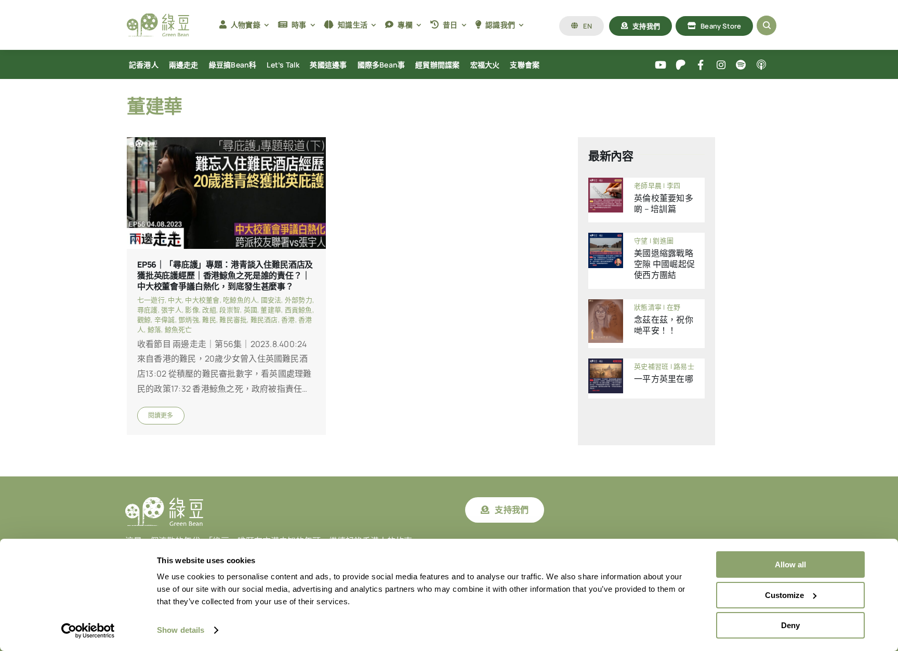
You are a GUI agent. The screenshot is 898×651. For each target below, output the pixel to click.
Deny (790, 625)
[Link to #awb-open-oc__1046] (766, 25)
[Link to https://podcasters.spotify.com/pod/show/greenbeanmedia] (741, 65)
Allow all (790, 564)
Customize (784, 595)
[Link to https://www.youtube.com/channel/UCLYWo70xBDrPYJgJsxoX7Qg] (661, 65)
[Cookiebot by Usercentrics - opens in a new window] (88, 631)
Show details (180, 630)
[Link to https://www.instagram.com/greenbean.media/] (721, 65)
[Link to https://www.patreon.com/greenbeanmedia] (680, 65)
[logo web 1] (158, 17)
